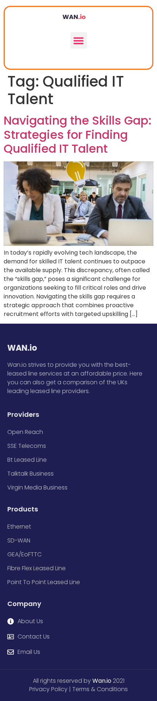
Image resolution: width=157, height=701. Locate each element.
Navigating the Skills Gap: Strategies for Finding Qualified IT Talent (78, 134)
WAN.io (22, 348)
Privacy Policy (48, 689)
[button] (78, 40)
